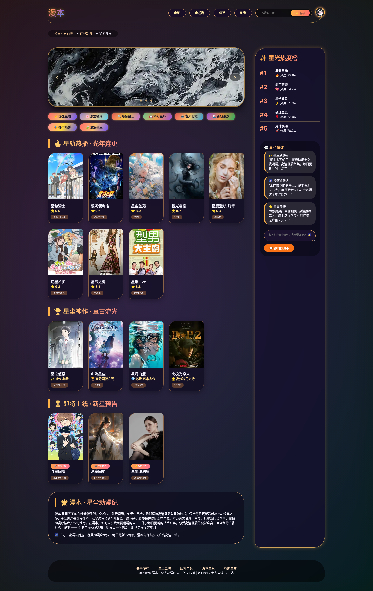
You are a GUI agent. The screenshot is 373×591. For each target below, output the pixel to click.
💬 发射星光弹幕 (279, 248)
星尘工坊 (164, 568)
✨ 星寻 (300, 13)
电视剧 (199, 13)
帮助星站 (230, 568)
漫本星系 (208, 568)
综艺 (222, 13)
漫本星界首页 (63, 34)
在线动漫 (86, 34)
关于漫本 (142, 568)
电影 (177, 13)
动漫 (243, 13)
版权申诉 (186, 568)
